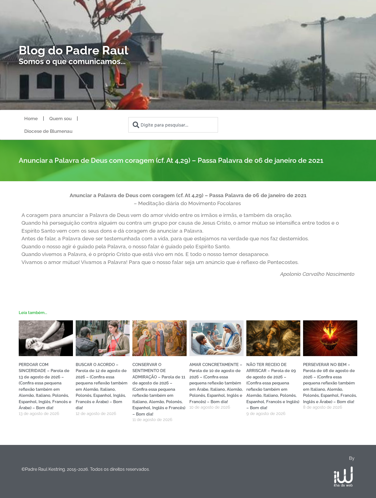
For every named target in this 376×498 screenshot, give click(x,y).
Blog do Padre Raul (73, 50)
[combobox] (173, 125)
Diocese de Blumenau (48, 131)
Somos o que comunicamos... (72, 61)
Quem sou (60, 118)
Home (31, 118)
